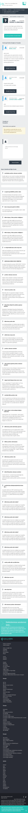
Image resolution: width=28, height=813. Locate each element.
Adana (4, 771)
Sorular (4, 656)
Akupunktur (5, 737)
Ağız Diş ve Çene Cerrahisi (8, 685)
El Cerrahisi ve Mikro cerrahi (8, 716)
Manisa (4, 781)
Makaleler (5, 658)
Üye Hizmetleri (6, 652)
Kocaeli (4, 777)
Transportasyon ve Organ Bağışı (9, 670)
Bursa (4, 769)
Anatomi (4, 686)
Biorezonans (5, 697)
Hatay (4, 780)
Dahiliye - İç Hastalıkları (7, 701)
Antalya (4, 770)
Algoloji (4, 742)
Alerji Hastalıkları (6, 739)
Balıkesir (4, 785)
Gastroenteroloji (6, 728)
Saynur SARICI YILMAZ (15, 99)
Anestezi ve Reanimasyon (8, 689)
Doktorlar (5, 659)
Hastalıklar (5, 649)
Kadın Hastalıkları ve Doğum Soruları (17, 16)
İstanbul (4, 764)
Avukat (4, 693)
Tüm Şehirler (5, 788)
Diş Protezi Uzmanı (6, 715)
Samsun (4, 784)
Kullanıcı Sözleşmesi (7, 643)
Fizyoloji (4, 726)
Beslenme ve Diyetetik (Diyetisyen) (9, 694)
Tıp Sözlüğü (5, 665)
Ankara (4, 767)
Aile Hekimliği (5, 730)
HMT (10, 78)
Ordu (4, 778)
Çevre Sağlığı (5, 746)
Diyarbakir (5, 776)
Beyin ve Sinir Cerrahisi (7, 696)
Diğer (4, 710)
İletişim (4, 653)
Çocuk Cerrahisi (6, 749)
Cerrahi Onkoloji (6, 699)
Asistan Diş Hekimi (6, 692)
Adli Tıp (4, 683)
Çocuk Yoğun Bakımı (7, 700)
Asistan (4, 690)
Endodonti (5, 720)
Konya (4, 773)
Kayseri (4, 783)
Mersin (4, 774)
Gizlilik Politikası (6, 645)
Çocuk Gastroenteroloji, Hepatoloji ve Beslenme (12, 753)
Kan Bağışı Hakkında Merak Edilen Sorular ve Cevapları (13, 674)
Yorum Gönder (15, 162)
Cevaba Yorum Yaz (10, 68)
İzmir (4, 766)
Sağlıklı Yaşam (6, 669)
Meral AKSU (12, 48)
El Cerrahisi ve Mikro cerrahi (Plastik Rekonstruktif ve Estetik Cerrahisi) (14, 718)
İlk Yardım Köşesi (6, 666)
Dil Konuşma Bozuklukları (8, 712)
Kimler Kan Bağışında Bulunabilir (9, 673)
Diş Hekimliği (5, 713)
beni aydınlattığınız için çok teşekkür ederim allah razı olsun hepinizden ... (13, 210)
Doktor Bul (5, 650)
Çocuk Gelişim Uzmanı (7, 754)
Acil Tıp (4, 682)
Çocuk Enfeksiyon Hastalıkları (8, 751)
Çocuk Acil (5, 747)
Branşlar (4, 678)
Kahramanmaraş (6, 787)
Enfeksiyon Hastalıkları (7, 723)
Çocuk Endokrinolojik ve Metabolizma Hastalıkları (12, 750)
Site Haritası (5, 672)
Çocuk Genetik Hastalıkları (8, 755)
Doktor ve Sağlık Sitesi (7, 648)
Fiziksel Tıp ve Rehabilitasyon (8, 724)
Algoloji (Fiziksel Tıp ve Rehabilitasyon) (10, 743)
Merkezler (5, 663)
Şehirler (4, 761)
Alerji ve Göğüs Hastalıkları (8, 740)
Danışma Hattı (5, 16)
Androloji (4, 687)
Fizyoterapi (5, 727)
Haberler (4, 662)
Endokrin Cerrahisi (6, 721)
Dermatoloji (5, 709)
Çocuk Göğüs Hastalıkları (8, 757)
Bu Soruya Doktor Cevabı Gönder (13, 35)
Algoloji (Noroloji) (6, 744)
